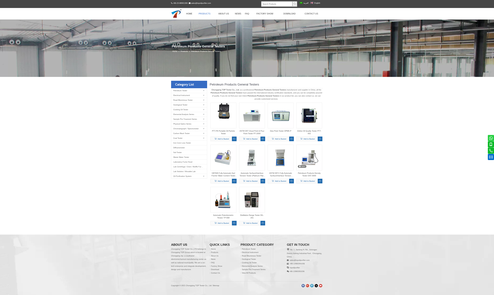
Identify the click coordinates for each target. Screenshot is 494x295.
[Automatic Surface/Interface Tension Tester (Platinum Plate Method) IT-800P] (252, 157)
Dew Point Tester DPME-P (280, 131)
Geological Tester (180, 105)
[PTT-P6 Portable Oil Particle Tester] (223, 111)
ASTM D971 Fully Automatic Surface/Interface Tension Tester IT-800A (280, 174)
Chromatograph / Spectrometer (186, 129)
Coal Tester (178, 138)
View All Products (249, 273)
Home (213, 249)
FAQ (213, 263)
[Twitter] (316, 285)
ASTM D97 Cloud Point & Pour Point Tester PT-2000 (252, 132)
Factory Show (216, 266)
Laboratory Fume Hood (182, 162)
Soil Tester (177, 152)
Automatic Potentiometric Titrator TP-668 (223, 216)
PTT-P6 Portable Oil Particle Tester (223, 132)
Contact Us (215, 273)
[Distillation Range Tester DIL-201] (252, 200)
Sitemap (216, 285)
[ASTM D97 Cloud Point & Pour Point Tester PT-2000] (252, 115)
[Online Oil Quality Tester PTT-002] (309, 115)
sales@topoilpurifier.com (201, 3)
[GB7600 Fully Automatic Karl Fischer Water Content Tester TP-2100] (223, 157)
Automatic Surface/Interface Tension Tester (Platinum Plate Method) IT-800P (252, 174)
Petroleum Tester (180, 91)
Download (215, 269)
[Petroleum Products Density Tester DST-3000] (309, 157)
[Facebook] (303, 285)
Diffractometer (179, 148)
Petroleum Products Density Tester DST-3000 (309, 174)
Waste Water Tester (181, 157)
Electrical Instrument (181, 95)
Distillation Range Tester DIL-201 (252, 216)
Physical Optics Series (182, 124)
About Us (214, 256)
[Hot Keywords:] (294, 3)
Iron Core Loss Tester (182, 143)
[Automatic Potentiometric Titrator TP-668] (223, 200)
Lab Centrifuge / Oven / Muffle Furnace (189, 167)
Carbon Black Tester (181, 133)
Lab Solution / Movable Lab (184, 171)
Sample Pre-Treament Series (185, 119)
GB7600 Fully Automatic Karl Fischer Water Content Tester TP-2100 (223, 174)
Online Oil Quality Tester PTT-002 (309, 132)
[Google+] (307, 285)
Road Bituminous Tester (183, 100)
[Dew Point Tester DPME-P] (280, 115)
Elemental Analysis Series (183, 114)
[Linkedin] (312, 285)
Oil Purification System (182, 176)
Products (214, 252)
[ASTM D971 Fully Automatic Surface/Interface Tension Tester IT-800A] (280, 157)
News (213, 259)
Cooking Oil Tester (180, 110)
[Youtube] (320, 285)
